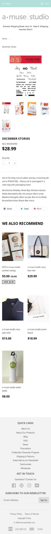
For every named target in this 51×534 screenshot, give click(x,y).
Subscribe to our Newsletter (25, 460)
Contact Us (31, 479)
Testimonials (25, 464)
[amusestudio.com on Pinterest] (21, 486)
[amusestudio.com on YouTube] (37, 486)
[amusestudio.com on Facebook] (14, 486)
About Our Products (25, 432)
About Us (25, 428)
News (25, 444)
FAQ (25, 440)
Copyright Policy (24, 518)
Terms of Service (32, 513)
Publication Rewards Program (25, 452)
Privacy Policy (16, 513)
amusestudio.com (27, 522)
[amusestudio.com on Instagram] (29, 486)
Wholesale (25, 468)
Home (4, 38)
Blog (26, 436)
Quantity (6, 157)
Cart (46, 3)
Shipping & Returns (25, 456)
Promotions (25, 448)
